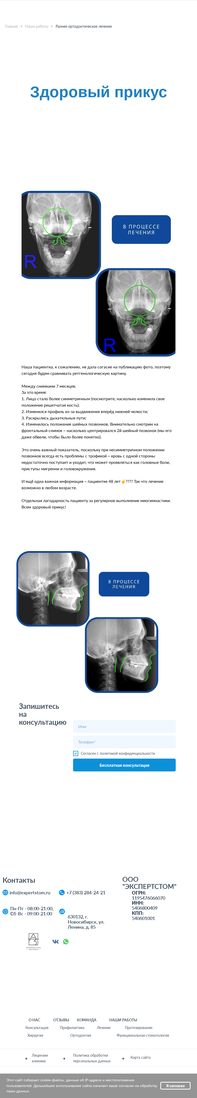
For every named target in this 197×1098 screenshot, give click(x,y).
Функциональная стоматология (143, 1035)
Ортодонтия (80, 1035)
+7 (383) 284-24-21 (85, 892)
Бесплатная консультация (124, 765)
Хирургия (35, 1035)
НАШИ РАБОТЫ (123, 1020)
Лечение (104, 1027)
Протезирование (138, 1027)
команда (86, 1020)
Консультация (36, 1027)
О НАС (34, 1020)
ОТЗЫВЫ (61, 1020)
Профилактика (72, 1027)
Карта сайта (141, 1057)
